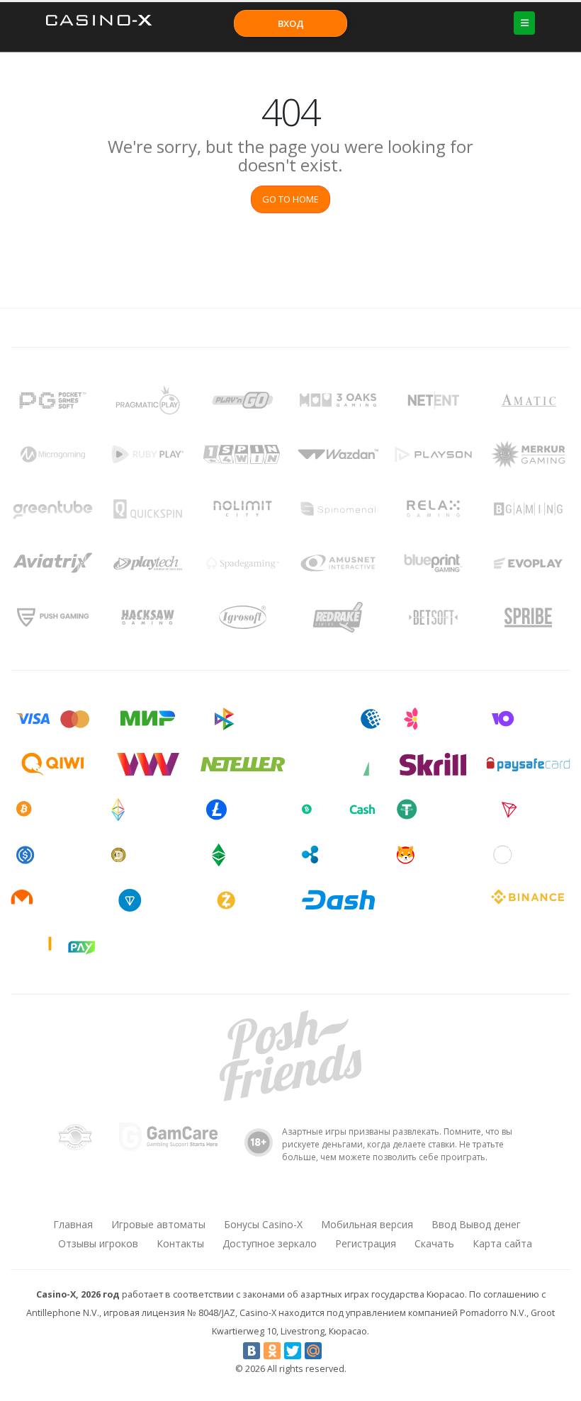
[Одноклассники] (272, 1350)
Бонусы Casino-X (263, 1224)
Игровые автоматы (158, 1224)
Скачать (434, 1243)
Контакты (180, 1243)
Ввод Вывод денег (476, 1224)
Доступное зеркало (269, 1243)
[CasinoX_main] (326, 1197)
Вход (291, 23)
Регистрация (365, 1243)
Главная (73, 1224)
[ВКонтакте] (251, 1350)
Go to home (290, 199)
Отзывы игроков (98, 1243)
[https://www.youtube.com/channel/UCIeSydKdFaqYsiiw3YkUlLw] (216, 1197)
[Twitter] (292, 1350)
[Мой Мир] (313, 1350)
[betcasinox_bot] (363, 1197)
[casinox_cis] (253, 1197)
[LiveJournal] (333, 1350)
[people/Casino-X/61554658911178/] (290, 1197)
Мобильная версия (367, 1224)
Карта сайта (502, 1243)
